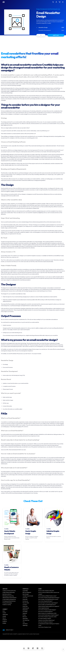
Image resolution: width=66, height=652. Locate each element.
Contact (4, 612)
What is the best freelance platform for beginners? (48, 606)
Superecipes (25, 618)
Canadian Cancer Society (28, 595)
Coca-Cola (25, 597)
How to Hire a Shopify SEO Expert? (45, 601)
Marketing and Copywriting (8, 595)
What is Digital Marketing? (43, 608)
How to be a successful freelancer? (45, 611)
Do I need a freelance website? (44, 618)
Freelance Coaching (7, 604)
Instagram (5, 619)
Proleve (24, 615)
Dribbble (4, 623)
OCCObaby (25, 611)
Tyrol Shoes (25, 623)
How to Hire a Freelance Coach (44, 627)
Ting (23, 622)
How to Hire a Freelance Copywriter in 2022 (47, 616)
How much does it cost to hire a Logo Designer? (48, 602)
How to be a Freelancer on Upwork (45, 622)
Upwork (4, 618)
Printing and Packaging (7, 602)
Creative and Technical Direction (9, 590)
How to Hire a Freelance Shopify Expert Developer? (48, 597)
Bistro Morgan (26, 594)
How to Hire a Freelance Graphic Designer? (47, 609)
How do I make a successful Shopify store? (47, 604)
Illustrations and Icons (7, 594)
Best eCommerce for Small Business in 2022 (47, 613)
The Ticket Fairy (26, 620)
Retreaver (25, 616)
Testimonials (5, 614)
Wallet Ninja (25, 625)
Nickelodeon (25, 609)
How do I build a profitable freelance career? (47, 595)
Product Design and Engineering (9, 599)
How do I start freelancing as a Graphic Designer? (48, 615)
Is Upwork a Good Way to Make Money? (46, 620)
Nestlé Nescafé (26, 608)
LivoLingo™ (25, 604)
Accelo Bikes (25, 590)
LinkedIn (4, 616)
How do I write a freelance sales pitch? (46, 590)
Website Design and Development (9, 597)
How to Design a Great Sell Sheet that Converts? (48, 599)
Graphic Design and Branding (9, 592)
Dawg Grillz (25, 599)
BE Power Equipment (27, 592)
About (4, 611)
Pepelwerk (25, 613)
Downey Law (25, 601)
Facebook (5, 621)
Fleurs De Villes (26, 602)
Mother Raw (25, 606)
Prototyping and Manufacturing (9, 601)
